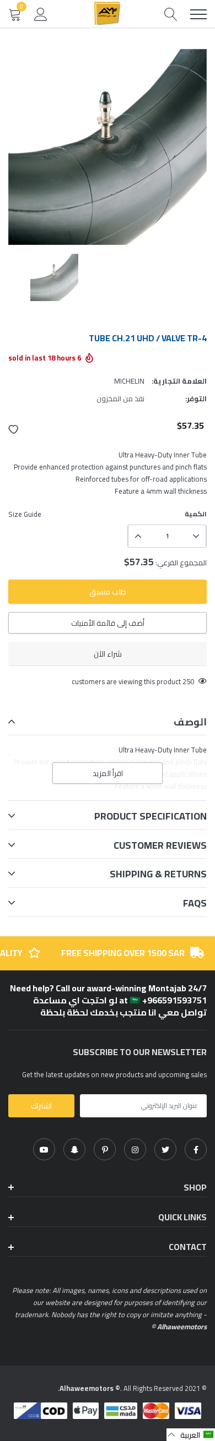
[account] (40, 13)
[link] (196, 1149)
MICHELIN (129, 380)
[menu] (198, 14)
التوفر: (196, 398)
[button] (13, 429)
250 (188, 681)
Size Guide (24, 514)
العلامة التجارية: (179, 381)
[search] (171, 14)
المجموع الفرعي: (181, 562)
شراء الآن (108, 654)
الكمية (196, 514)
